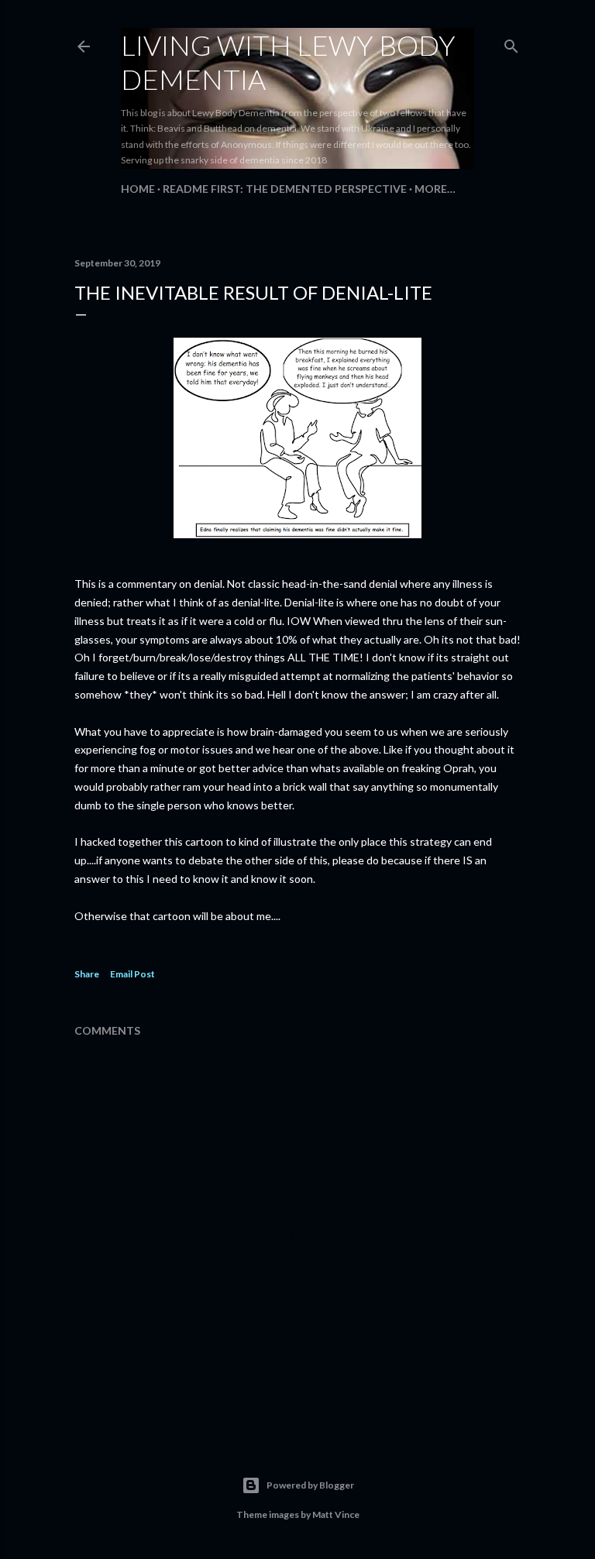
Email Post (132, 974)
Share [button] (86, 974)
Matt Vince (335, 1514)
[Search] (511, 43)
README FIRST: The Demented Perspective (285, 188)
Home (138, 188)
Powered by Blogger (310, 1485)
